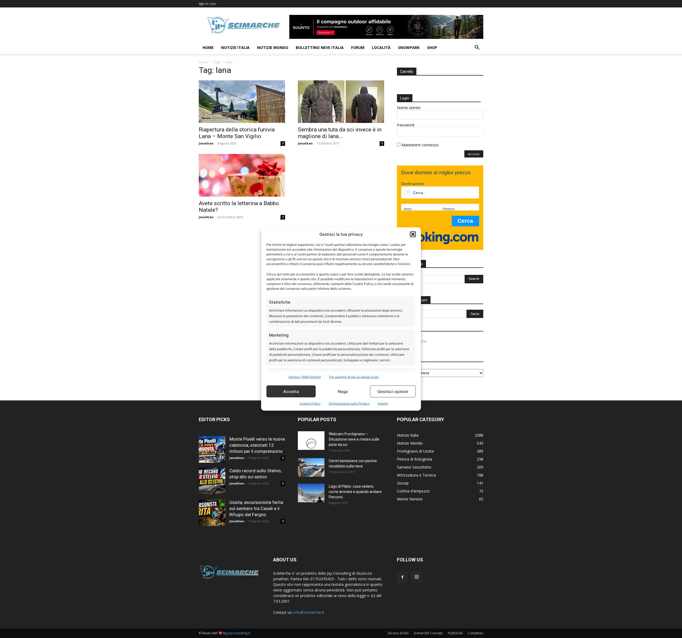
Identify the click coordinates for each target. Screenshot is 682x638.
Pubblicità (455, 633)
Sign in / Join (207, 4)
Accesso (474, 154)
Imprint (383, 403)
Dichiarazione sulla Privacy (349, 403)
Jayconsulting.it (239, 633)
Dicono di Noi (398, 633)
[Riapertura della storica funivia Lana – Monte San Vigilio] (242, 101)
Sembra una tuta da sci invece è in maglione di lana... (339, 132)
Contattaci (475, 633)
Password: (406, 124)
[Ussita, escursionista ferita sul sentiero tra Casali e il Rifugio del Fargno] (212, 512)
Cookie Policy (310, 403)
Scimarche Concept (428, 633)
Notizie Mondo (272, 47)
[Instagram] (416, 577)
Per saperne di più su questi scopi (354, 377)
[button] (413, 234)
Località (381, 47)
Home (208, 47)
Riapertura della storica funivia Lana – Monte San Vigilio (237, 132)
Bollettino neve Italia (320, 47)
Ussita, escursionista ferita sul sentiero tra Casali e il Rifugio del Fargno (256, 508)
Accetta (291, 391)
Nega (343, 391)
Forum (357, 47)
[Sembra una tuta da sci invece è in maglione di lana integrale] (341, 101)
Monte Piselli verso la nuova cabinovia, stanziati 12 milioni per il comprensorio (257, 445)
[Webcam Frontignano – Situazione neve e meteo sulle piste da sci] (311, 440)
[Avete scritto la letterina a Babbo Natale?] (242, 175)
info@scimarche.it (309, 612)
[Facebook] (402, 577)
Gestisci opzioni (392, 391)
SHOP (432, 47)
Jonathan (206, 143)
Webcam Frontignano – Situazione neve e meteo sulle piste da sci (354, 439)
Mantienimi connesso (420, 144)
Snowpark (409, 47)
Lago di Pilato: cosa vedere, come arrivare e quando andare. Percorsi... (355, 491)
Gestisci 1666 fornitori (305, 377)
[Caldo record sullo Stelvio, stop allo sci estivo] (212, 481)
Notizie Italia (235, 47)
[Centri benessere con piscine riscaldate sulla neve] (311, 467)
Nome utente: (409, 107)
